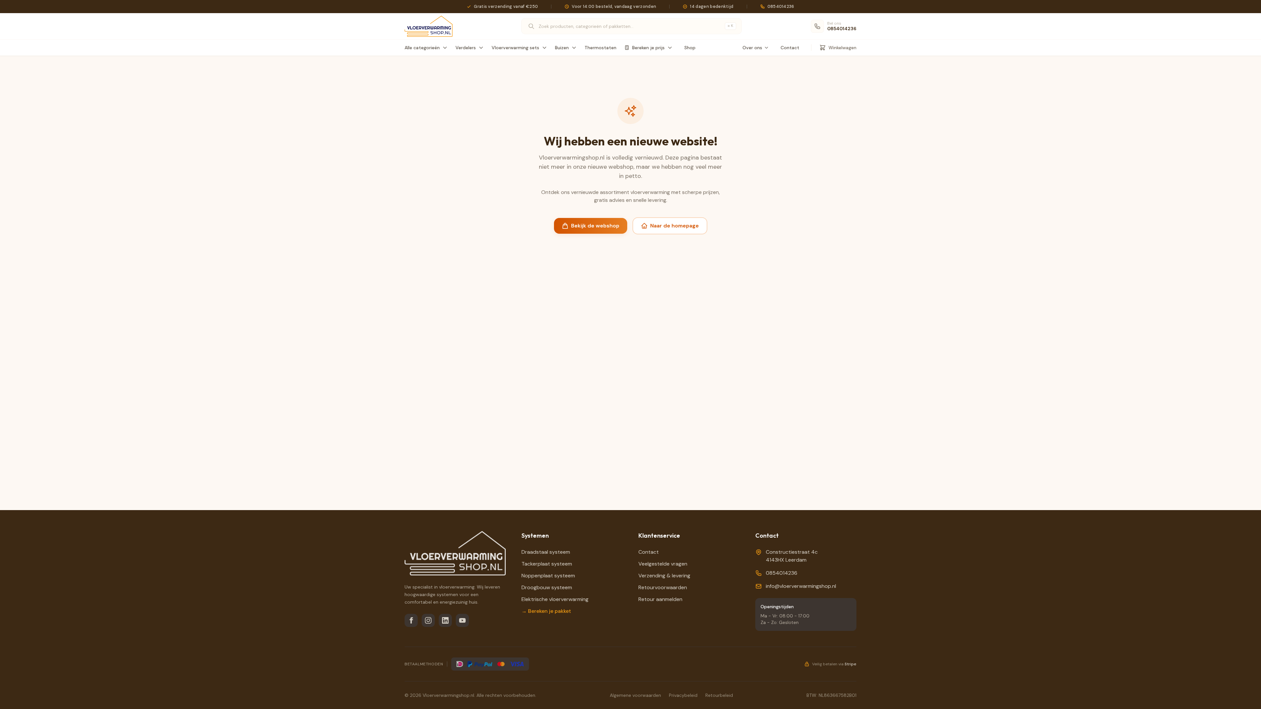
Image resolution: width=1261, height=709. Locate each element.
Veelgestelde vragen (662, 563)
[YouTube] (462, 620)
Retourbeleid (719, 695)
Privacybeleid (683, 695)
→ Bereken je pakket (546, 611)
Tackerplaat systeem (546, 563)
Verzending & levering (664, 575)
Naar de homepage (674, 225)
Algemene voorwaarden (635, 695)
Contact (790, 48)
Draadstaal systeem (545, 551)
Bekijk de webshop (595, 225)
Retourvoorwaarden (662, 587)
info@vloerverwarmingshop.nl (801, 586)
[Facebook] (411, 620)
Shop (690, 48)
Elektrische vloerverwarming (554, 599)
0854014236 (781, 572)
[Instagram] (428, 620)
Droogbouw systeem (546, 587)
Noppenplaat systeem (548, 575)
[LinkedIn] (445, 620)
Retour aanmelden (660, 599)
